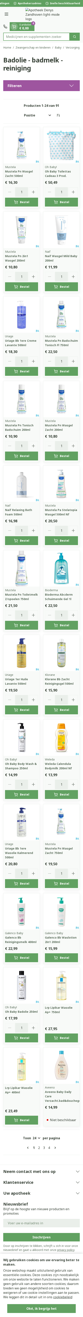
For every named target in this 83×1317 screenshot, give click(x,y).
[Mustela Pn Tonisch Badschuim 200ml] (21, 399)
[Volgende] (54, 1147)
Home (7, 47)
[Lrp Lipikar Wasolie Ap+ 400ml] (21, 1066)
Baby (58, 47)
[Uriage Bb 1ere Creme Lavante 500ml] (21, 314)
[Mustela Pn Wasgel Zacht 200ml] (61, 399)
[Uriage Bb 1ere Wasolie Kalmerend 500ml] (21, 822)
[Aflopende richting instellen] (58, 115)
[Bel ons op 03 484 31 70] (5, 27)
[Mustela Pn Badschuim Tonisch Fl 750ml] (61, 314)
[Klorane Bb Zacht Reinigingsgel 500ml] (61, 653)
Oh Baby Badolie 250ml (21, 1012)
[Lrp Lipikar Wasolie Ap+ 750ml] (61, 985)
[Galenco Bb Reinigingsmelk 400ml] (21, 911)
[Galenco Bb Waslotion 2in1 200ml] (61, 911)
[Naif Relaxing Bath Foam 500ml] (21, 484)
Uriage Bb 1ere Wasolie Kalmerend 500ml (19, 852)
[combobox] (36, 37)
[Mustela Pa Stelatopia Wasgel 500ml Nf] (61, 484)
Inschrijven (41, 1237)
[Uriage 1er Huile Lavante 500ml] (21, 653)
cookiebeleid (62, 1297)
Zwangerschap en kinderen (33, 47)
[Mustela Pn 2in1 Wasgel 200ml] (21, 230)
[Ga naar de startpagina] (45, 14)
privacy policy (65, 1250)
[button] (41, 85)
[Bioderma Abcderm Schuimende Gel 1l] (61, 568)
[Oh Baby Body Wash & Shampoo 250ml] (21, 738)
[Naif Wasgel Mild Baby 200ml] (61, 230)
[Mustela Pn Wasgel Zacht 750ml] (61, 822)
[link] (28, 1147)
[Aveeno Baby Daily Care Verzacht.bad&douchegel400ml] (61, 1066)
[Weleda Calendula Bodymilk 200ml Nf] (61, 738)
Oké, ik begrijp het (41, 1308)
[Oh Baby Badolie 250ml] (21, 985)
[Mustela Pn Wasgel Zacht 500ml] (21, 145)
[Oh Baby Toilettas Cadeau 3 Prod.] (61, 145)
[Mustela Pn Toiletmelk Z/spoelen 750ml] (21, 568)
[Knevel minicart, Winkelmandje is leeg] (14, 26)
